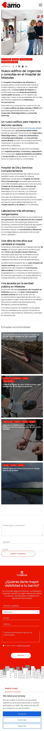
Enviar (21, 655)
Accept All (22, 714)
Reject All (22, 726)
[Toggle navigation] (40, 5)
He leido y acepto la (17, 645)
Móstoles (31, 128)
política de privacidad (23, 645)
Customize (22, 720)
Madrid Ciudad (11, 688)
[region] (22, 711)
